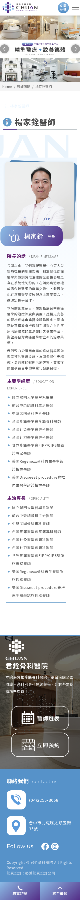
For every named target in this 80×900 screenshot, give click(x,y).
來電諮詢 (20, 893)
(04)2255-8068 (43, 800)
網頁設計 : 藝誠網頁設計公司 (31, 873)
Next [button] (75, 48)
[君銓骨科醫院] (20, 9)
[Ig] (54, 846)
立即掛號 (63, 7)
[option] (40, 49)
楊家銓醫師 (43, 86)
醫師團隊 (23, 86)
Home (7, 86)
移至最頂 (60, 893)
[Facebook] (45, 846)
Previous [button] (4, 48)
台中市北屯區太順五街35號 (50, 825)
